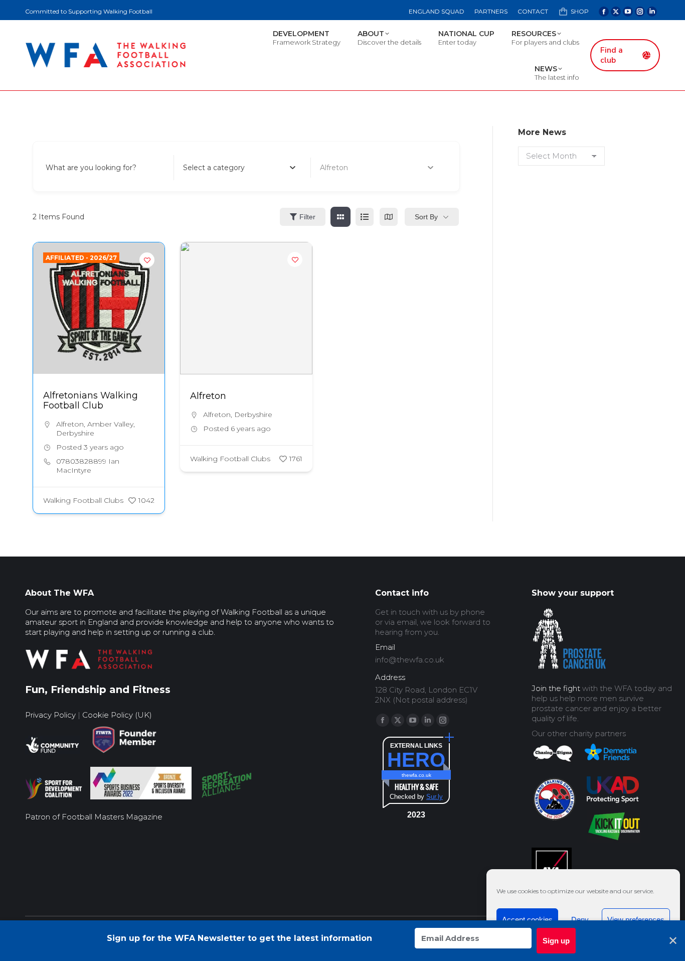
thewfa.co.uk (416, 775)
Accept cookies (527, 919)
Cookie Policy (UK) (117, 715)
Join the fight (556, 688)
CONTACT (533, 11)
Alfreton (70, 424)
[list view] (365, 217)
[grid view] (340, 217)
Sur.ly (434, 796)
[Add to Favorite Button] (146, 259)
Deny (580, 919)
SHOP (580, 11)
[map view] (389, 217)
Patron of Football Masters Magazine (93, 816)
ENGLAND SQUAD (436, 11)
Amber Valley (110, 424)
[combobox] (239, 168)
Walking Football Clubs (83, 500)
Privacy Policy (50, 715)
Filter (307, 217)
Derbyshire (75, 433)
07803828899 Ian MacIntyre (87, 466)
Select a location (349, 167)
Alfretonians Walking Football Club (90, 400)
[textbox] (214, 167)
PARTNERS (490, 11)
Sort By (426, 217)
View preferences (635, 919)
